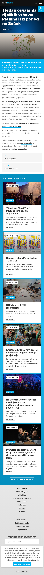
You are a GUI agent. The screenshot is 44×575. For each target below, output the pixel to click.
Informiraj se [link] (22, 492)
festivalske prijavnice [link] (11, 126)
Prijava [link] (22, 508)
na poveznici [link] (26, 143)
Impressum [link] (22, 530)
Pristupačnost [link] (22, 520)
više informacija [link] (33, 560)
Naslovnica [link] (22, 488)
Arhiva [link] (22, 511)
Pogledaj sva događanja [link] (22, 479)
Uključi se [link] (22, 495)
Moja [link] (7, 2)
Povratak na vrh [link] (22, 571)
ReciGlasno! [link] (22, 502)
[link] (41, 9)
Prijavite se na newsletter (22, 537)
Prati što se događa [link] (22, 498)
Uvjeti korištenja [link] (22, 526)
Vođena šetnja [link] (10, 159)
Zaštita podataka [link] (22, 523)
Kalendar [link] (22, 505)
